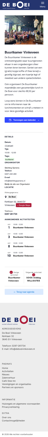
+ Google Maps (23, 205)
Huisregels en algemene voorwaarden (21, 403)
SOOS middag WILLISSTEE (33, 279)
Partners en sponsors (12, 387)
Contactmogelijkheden (13, 420)
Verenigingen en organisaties (16, 384)
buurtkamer (9, 159)
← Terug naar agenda (24, 291)
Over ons (6, 417)
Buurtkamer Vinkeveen (23, 227)
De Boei (12, 196)
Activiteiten (7, 371)
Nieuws (5, 374)
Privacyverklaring (10, 407)
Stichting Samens (12, 167)
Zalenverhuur (8, 377)
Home (5, 368)
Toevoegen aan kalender (24, 120)
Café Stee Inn (9, 381)
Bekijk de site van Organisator (17, 184)
